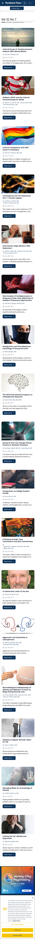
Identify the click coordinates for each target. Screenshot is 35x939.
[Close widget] (31, 869)
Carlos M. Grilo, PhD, (24, 695)
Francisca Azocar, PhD (10, 253)
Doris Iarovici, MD (10, 496)
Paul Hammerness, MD (10, 104)
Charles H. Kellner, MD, (12, 201)
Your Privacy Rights (17, 924)
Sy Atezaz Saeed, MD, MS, (13, 448)
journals (9, 22)
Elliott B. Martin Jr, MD (11, 793)
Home (3, 22)
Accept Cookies (17, 935)
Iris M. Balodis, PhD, (11, 695)
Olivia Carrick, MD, (26, 103)
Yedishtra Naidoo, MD (11, 841)
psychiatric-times (18, 22)
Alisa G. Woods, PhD (11, 745)
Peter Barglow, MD (10, 352)
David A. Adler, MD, (11, 251)
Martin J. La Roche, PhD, (12, 103)
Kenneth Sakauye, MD (11, 54)
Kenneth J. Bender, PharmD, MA (14, 303)
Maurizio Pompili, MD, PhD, (13, 642)
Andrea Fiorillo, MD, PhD (11, 644)
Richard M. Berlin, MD (12, 594)
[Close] (33, 898)
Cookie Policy (16, 921)
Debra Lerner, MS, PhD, (24, 251)
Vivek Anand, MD (26, 448)
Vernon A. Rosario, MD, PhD (13, 153)
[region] (17, 917)
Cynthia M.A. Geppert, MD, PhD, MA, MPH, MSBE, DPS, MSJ (16, 547)
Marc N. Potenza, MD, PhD (11, 697)
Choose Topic (15, 8)
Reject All (17, 930)
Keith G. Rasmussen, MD (11, 203)
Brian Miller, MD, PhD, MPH (13, 400)
